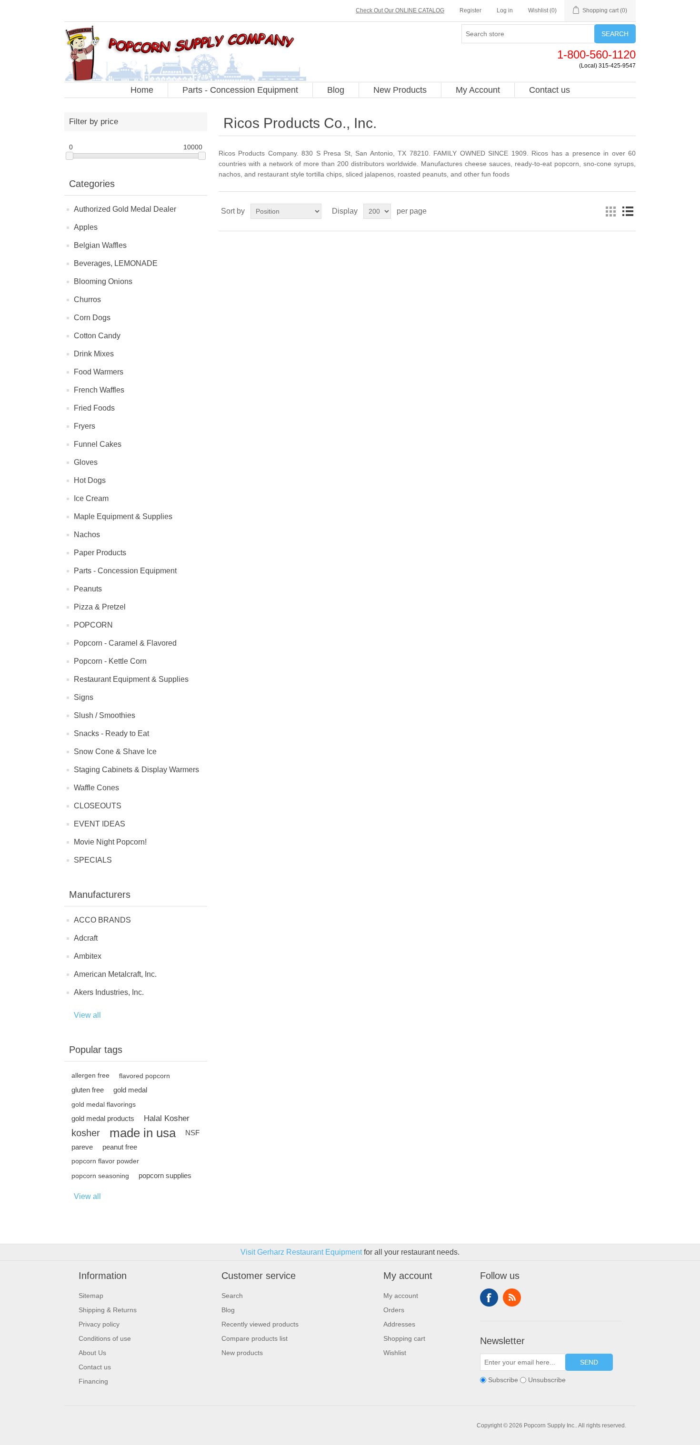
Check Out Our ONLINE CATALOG (400, 10)
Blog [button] (335, 90)
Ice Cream (91, 498)
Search (615, 34)
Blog (228, 1310)
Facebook (489, 1297)
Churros (87, 299)
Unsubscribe (547, 1380)
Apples (86, 227)
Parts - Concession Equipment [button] (240, 90)
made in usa (143, 1133)
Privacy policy (99, 1324)
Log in (505, 10)
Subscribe (503, 1380)
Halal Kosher (167, 1118)
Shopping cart (404, 1338)
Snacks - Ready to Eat (111, 733)
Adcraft (86, 938)
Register (470, 10)
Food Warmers (98, 372)
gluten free (87, 1090)
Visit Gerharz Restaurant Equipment (301, 1252)
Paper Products (100, 553)
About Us (92, 1353)
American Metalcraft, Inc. (115, 974)
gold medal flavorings (103, 1104)
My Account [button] (478, 90)
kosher (85, 1133)
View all (87, 1015)
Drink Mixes (94, 354)
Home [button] (141, 90)
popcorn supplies (165, 1175)
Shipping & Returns (108, 1310)
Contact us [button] (549, 90)
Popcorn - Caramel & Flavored (125, 643)
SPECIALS (93, 860)
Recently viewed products (260, 1324)
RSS (512, 1297)
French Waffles (99, 390)
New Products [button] (400, 90)
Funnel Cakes (97, 444)
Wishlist (394, 1353)
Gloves (86, 462)
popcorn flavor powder (105, 1161)
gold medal (130, 1090)
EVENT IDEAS (99, 824)
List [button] (627, 211)
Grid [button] (610, 211)
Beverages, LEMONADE (116, 263)
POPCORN (93, 625)
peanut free (119, 1147)
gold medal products (102, 1118)
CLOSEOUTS (97, 806)
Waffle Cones (96, 788)
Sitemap (91, 1295)
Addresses (399, 1324)
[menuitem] (142, 90)
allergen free (90, 1075)
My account (400, 1295)
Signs (83, 697)
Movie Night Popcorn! (110, 842)
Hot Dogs (90, 480)
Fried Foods (94, 408)
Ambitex (87, 956)
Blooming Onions (103, 281)
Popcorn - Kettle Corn (110, 661)
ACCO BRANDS (102, 920)
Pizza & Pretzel (100, 607)
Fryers (84, 426)
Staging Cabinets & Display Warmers (136, 770)
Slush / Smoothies (104, 715)
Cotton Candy (97, 336)
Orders (393, 1310)
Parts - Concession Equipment (125, 571)
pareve (82, 1147)
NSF (192, 1133)
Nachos (87, 535)
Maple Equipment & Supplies (123, 516)
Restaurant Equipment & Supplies (131, 679)
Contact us (95, 1367)
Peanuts (88, 589)
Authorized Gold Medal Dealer (125, 209)
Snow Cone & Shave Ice (115, 751)
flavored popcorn (144, 1076)
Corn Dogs (92, 318)
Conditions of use (105, 1338)
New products (242, 1353)
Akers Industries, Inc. (109, 992)
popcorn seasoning (100, 1176)
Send (589, 1362)
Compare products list (254, 1338)
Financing (93, 1381)
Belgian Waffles (100, 245)
